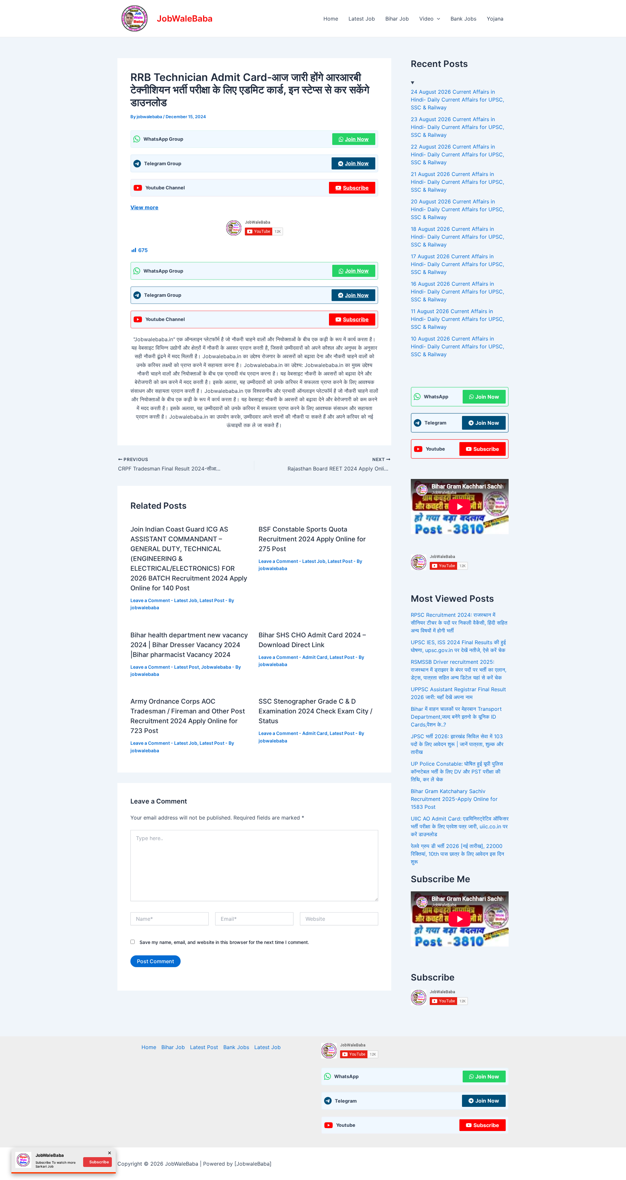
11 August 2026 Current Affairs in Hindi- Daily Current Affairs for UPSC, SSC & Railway (457, 319)
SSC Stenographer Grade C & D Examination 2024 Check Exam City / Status (315, 711)
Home (330, 18)
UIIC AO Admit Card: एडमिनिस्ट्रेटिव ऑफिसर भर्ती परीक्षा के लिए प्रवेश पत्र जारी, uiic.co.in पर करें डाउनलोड (460, 826)
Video (426, 18)
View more (144, 207)
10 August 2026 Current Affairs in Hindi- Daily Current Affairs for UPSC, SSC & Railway (457, 346)
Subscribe (356, 187)
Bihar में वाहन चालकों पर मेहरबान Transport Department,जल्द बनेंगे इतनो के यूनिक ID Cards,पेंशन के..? (456, 717)
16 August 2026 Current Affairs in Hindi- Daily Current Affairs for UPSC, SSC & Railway (457, 291)
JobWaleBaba (185, 18)
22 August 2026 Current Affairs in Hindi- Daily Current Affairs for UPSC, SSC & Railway (457, 154)
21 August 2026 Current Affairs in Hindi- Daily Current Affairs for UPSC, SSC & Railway (457, 182)
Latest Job (362, 18)
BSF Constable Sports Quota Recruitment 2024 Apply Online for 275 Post (312, 539)
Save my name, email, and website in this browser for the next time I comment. (224, 942)
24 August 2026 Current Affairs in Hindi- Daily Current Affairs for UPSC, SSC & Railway (457, 99)
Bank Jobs (463, 18)
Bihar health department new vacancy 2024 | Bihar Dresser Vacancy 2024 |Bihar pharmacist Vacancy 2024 (189, 645)
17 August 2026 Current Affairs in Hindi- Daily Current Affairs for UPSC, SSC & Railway (457, 264)
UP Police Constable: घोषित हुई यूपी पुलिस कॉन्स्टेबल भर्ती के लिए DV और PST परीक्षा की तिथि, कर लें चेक (457, 771)
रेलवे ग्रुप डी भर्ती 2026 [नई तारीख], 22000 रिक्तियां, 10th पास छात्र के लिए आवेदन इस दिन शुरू (457, 854)
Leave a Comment (150, 600)
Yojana (495, 18)
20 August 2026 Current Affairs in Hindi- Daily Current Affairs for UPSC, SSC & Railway (457, 209)
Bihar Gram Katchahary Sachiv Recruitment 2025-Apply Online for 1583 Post (454, 799)
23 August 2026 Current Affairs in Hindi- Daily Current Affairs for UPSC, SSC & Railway (457, 127)
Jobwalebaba (216, 667)
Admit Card (314, 657)
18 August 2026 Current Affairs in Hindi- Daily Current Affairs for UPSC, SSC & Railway (457, 237)
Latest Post (212, 600)
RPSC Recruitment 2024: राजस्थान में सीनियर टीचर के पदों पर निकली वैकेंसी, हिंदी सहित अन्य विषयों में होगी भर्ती (459, 623)
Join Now (357, 139)
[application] (437, 19)
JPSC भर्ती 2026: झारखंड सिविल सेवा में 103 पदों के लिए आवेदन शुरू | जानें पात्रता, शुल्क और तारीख (457, 744)
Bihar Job (397, 18)
